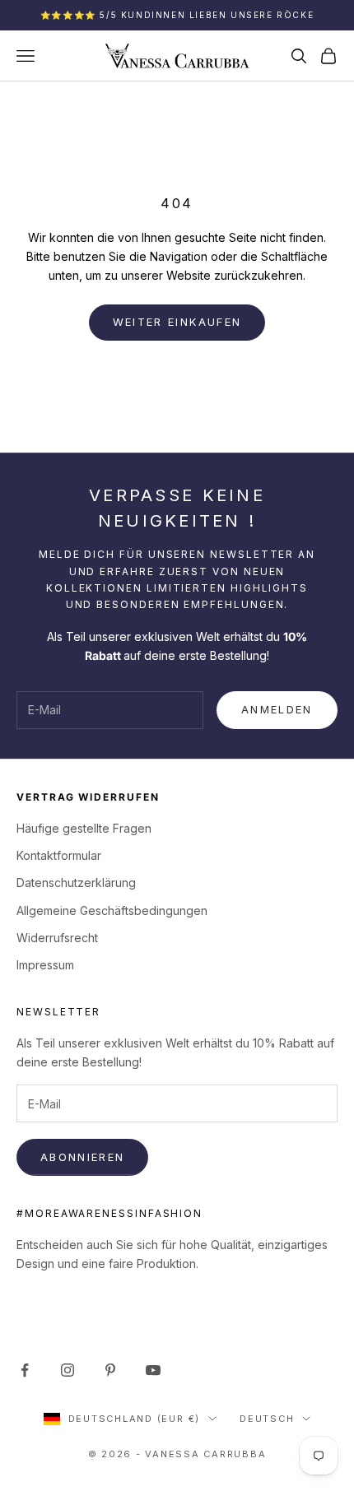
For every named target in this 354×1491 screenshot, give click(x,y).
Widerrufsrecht (57, 938)
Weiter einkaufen (177, 321)
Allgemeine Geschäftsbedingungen (111, 910)
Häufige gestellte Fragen (83, 828)
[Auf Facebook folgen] (24, 1370)
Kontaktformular (58, 855)
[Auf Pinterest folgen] (110, 1370)
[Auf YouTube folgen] (153, 1370)
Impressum (45, 965)
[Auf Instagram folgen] (67, 1370)
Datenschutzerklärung (76, 882)
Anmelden (277, 709)
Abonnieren (82, 1157)
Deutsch (267, 1418)
